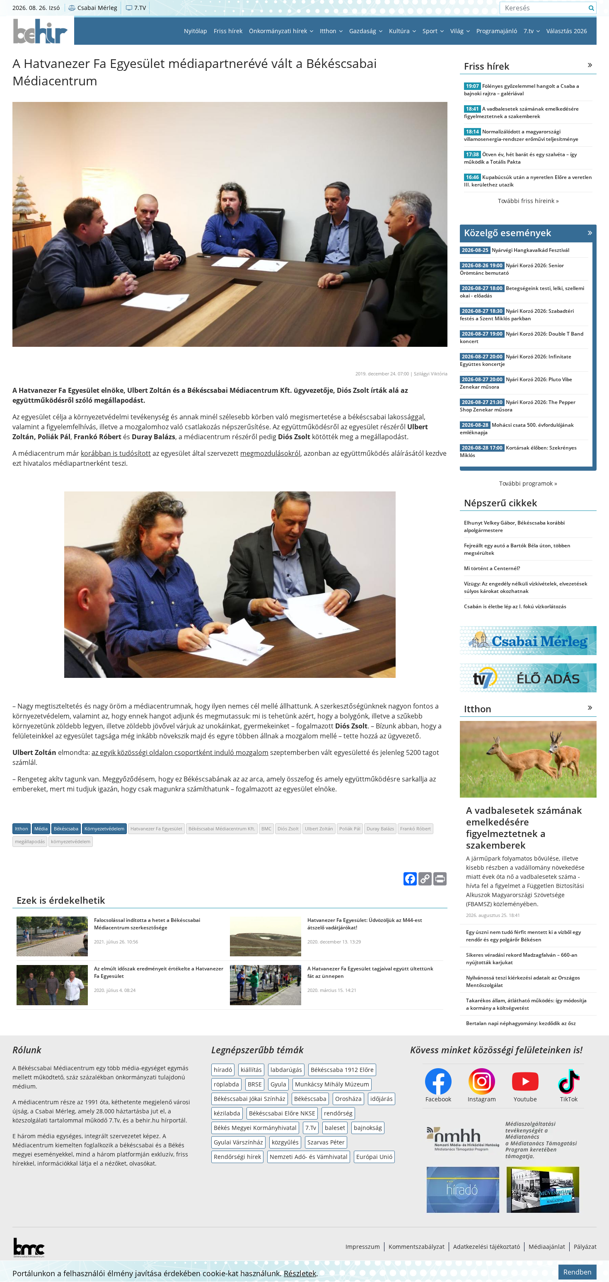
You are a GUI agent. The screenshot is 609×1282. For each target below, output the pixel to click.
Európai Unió (374, 1157)
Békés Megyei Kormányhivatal (255, 1128)
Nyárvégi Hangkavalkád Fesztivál (530, 250)
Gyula (278, 1084)
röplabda (226, 1084)
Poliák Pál (349, 828)
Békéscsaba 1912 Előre (342, 1070)
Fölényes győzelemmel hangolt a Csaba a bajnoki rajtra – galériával (521, 89)
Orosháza (348, 1099)
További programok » (528, 483)
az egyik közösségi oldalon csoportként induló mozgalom (180, 752)
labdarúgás (286, 1070)
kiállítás (251, 1070)
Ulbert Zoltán (319, 828)
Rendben (577, 1272)
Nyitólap (195, 31)
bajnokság (368, 1128)
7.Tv (310, 1128)
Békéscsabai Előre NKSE (282, 1113)
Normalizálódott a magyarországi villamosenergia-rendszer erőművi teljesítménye (521, 135)
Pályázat (585, 1247)
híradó (223, 1070)
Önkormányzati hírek (279, 31)
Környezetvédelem (104, 828)
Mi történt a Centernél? (492, 568)
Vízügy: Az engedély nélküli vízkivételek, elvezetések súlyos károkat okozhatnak (525, 587)
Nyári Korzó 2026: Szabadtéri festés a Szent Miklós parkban (517, 314)
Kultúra (400, 31)
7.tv (529, 31)
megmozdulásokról (270, 453)
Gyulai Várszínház (238, 1142)
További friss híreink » (528, 201)
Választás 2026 (566, 31)
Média (41, 828)
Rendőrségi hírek (237, 1157)
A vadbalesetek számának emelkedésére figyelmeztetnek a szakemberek (521, 112)
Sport (431, 31)
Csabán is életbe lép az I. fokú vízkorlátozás (515, 606)
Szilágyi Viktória (430, 373)
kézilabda (227, 1113)
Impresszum (363, 1247)
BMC (266, 828)
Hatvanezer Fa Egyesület (156, 828)
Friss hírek (228, 31)
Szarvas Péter (326, 1142)
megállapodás (30, 841)
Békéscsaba (66, 828)
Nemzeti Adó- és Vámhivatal (309, 1157)
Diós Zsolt (288, 828)
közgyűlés (285, 1142)
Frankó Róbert (415, 828)
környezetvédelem (70, 841)
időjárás (381, 1099)
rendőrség (338, 1113)
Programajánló (496, 31)
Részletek (300, 1273)
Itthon (329, 31)
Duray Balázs (380, 828)
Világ (457, 31)
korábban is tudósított (116, 453)
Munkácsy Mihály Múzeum (332, 1084)
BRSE (255, 1084)
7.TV (139, 8)
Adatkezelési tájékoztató (486, 1247)
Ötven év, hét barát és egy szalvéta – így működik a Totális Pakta (520, 158)
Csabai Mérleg (96, 8)
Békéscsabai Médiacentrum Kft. (221, 828)
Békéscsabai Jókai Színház (249, 1099)
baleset (335, 1128)
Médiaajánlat (547, 1247)
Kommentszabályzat (417, 1247)
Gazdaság (363, 31)
